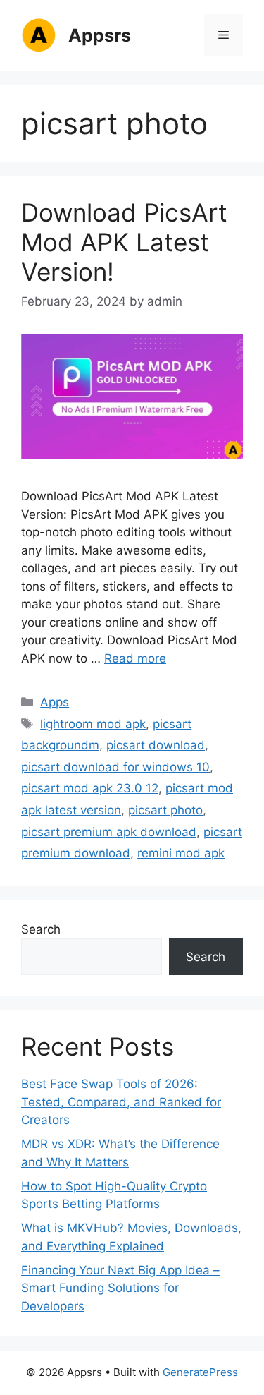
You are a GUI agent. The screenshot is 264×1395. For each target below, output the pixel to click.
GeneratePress (200, 1372)
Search (41, 929)
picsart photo (165, 810)
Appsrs (99, 35)
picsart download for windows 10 (115, 767)
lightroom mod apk (93, 724)
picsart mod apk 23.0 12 (89, 788)
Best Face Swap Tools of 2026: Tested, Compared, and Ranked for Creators (121, 1102)
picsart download (155, 745)
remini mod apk (181, 853)
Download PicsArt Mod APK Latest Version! (124, 242)
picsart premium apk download (108, 832)
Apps (54, 702)
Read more (135, 658)
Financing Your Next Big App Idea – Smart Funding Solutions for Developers (120, 1288)
